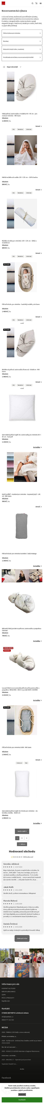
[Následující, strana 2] (22, 838)
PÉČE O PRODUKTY (8, 998)
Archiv (22, 1069)
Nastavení (22, 1094)
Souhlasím (22, 1100)
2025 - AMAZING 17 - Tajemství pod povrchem (16, 1060)
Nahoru (23, 844)
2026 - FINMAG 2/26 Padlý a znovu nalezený (16, 1032)
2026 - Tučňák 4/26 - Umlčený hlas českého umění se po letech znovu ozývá (22, 1042)
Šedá (26, 763)
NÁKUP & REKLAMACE (8, 992)
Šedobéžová (20, 129)
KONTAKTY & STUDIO (8, 988)
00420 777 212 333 (8, 1020)
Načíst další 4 (22, 831)
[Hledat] (32, 3)
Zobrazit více (22, 938)
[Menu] (40, 3)
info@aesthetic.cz (7, 1017)
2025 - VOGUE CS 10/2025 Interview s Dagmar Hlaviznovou (20, 1051)
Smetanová (19, 763)
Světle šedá (28, 129)
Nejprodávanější (12, 67)
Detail (38, 126)
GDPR (3, 995)
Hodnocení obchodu (22, 851)
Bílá (14, 129)
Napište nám (6, 1001)
